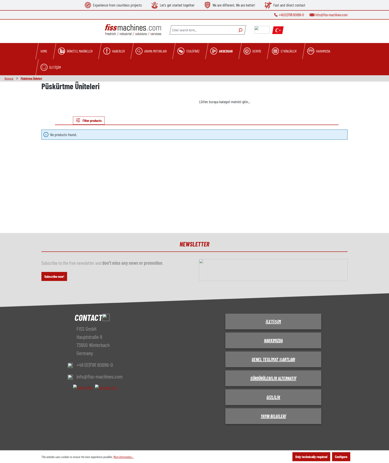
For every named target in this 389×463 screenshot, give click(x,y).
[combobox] (202, 30)
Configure (341, 456)
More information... (123, 457)
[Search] (240, 30)
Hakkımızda (273, 340)
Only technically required (311, 456)
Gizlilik (273, 397)
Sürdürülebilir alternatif (273, 378)
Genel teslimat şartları (273, 359)
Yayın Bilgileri (273, 416)
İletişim (273, 321)
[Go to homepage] (133, 30)
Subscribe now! (54, 276)
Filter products (92, 120)
